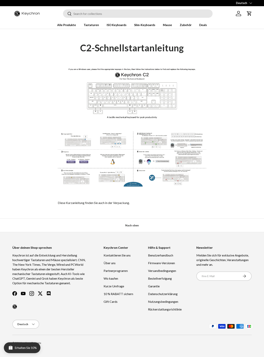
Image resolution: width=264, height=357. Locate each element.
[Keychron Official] (14, 306)
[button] (249, 13)
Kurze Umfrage (114, 286)
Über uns (110, 263)
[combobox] (138, 13)
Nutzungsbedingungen (163, 301)
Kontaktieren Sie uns (117, 255)
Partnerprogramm (116, 270)
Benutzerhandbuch (160, 255)
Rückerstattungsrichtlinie (165, 309)
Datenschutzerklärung (163, 294)
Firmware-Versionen (161, 263)
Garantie (154, 286)
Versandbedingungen (162, 270)
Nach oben (132, 225)
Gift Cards (111, 301)
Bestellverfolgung (160, 278)
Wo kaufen (111, 278)
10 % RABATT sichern (118, 294)
